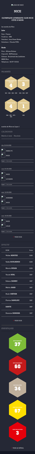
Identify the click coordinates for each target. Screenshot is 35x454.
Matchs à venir (6, 136)
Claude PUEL (14, 42)
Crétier (11, 294)
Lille (8, 226)
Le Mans (9, 179)
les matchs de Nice (7, 27)
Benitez (12, 255)
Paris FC (9, 151)
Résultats (17, 136)
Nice (8, 155)
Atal (10, 275)
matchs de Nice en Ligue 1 (10, 127)
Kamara (13, 313)
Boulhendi (13, 262)
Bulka (11, 268)
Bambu (11, 281)
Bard (10, 287)
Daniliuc (13, 300)
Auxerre (9, 198)
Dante (8, 307)
